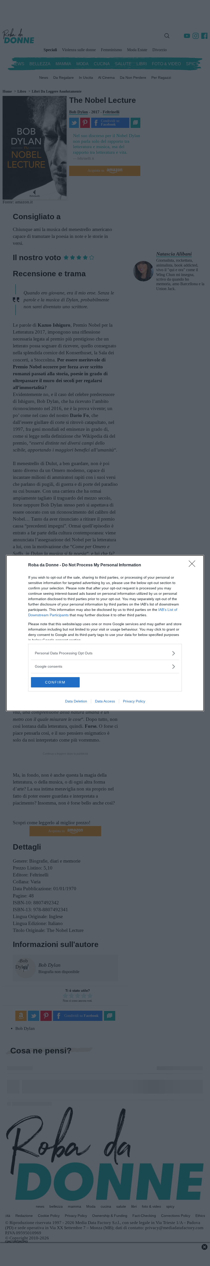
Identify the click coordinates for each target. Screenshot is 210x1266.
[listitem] (105, 653)
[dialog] (105, 633)
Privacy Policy (134, 701)
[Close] (193, 565)
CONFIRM (55, 682)
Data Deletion (76, 701)
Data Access (105, 701)
